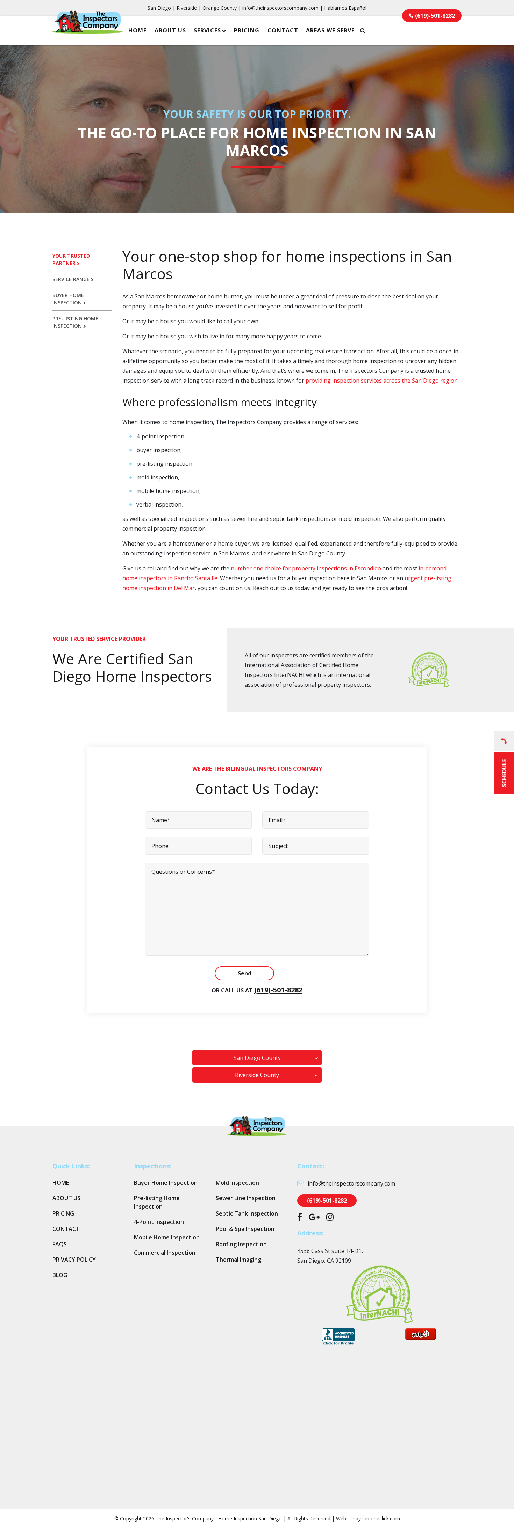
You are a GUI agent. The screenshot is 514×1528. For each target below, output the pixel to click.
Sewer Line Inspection (246, 1198)
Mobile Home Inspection (167, 1237)
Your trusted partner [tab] (71, 259)
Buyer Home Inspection (166, 1183)
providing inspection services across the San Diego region (382, 380)
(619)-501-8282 (278, 990)
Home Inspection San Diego (250, 1518)
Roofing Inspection (241, 1244)
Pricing (246, 30)
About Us (170, 30)
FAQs (59, 1244)
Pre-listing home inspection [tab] (75, 322)
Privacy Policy (74, 1259)
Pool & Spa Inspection (245, 1229)
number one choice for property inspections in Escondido (306, 568)
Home (137, 30)
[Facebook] (299, 1218)
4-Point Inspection (159, 1222)
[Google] (314, 1218)
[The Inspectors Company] (87, 29)
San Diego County (257, 1058)
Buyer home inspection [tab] (68, 299)
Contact (282, 30)
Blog (59, 1275)
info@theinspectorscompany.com (280, 8)
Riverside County (257, 1075)
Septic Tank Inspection (247, 1213)
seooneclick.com (381, 1518)
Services (207, 30)
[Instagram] (330, 1218)
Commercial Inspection (164, 1252)
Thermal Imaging (238, 1259)
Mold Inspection (237, 1183)
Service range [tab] (71, 279)
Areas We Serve (330, 30)
